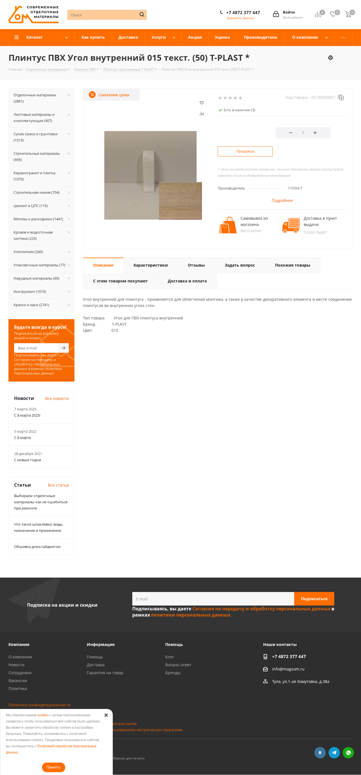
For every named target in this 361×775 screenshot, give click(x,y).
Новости (16, 664)
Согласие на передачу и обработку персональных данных (37, 364)
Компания (18, 644)
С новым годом (27, 459)
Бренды (172, 672)
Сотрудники (20, 672)
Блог (169, 656)
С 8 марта (22, 437)
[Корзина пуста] (348, 15)
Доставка (96, 664)
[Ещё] (343, 37)
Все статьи (58, 485)
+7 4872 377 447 (243, 12)
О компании (20, 656)
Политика (17, 688)
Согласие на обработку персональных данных (53, 717)
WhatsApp (348, 752)
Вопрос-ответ (178, 664)
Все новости (57, 398)
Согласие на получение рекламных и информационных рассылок (72, 723)
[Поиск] (142, 14)
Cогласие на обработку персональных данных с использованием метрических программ (95, 729)
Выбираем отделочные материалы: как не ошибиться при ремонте (40, 502)
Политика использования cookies (40, 711)
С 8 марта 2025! (27, 415)
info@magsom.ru (288, 669)
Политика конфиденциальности (39, 704)
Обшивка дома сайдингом (37, 546)
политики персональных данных (38, 371)
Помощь (95, 656)
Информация (101, 644)
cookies (43, 715)
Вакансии (17, 680)
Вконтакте (320, 752)
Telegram (334, 752)
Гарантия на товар (105, 672)
